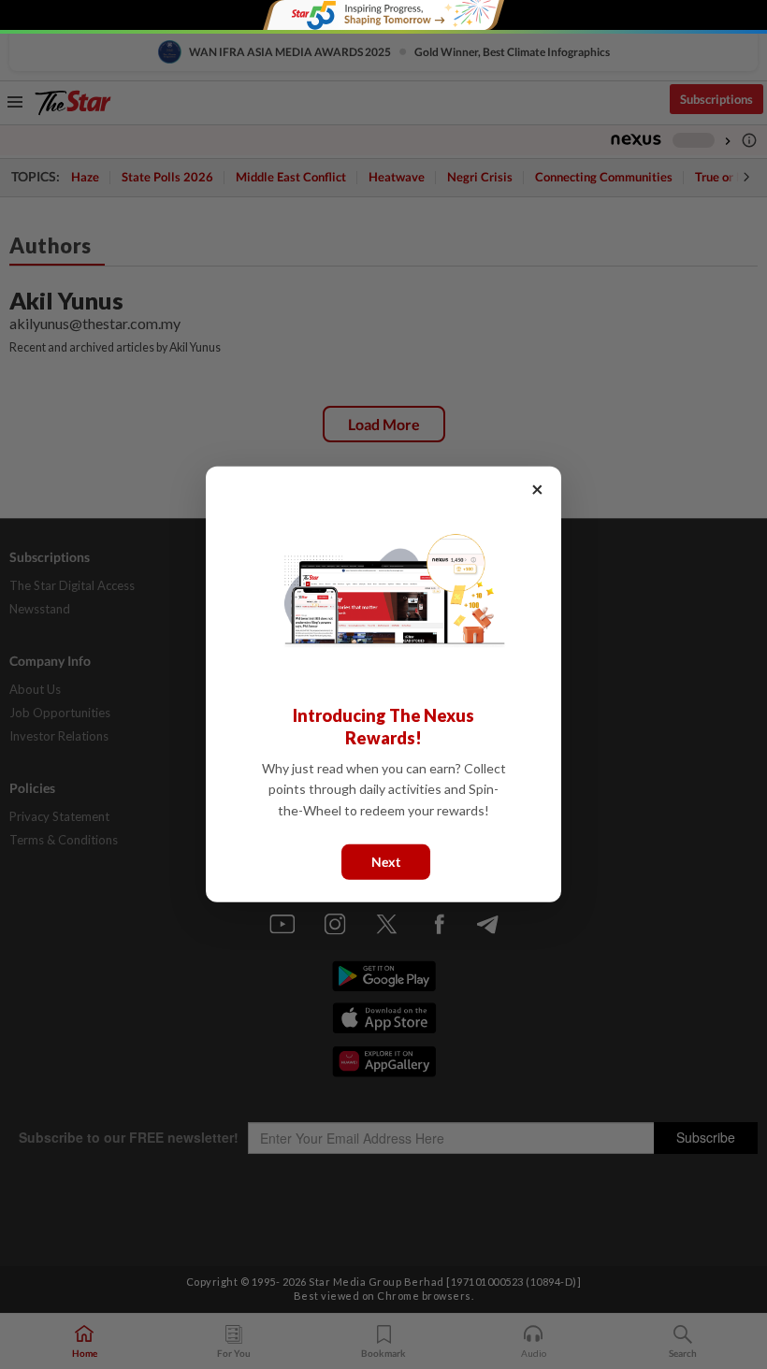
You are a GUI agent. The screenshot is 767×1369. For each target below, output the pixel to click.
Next (385, 862)
